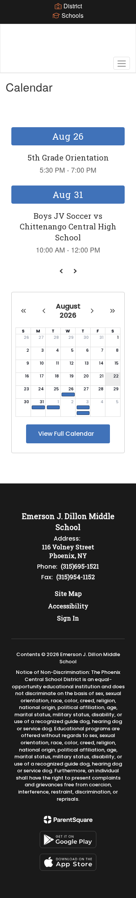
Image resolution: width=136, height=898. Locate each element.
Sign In (68, 618)
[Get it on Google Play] (68, 839)
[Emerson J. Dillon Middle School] (68, 43)
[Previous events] (61, 271)
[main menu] (121, 63)
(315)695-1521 (80, 566)
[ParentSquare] (68, 819)
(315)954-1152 (75, 577)
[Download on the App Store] (68, 862)
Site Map (68, 593)
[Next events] (74, 271)
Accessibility (68, 606)
